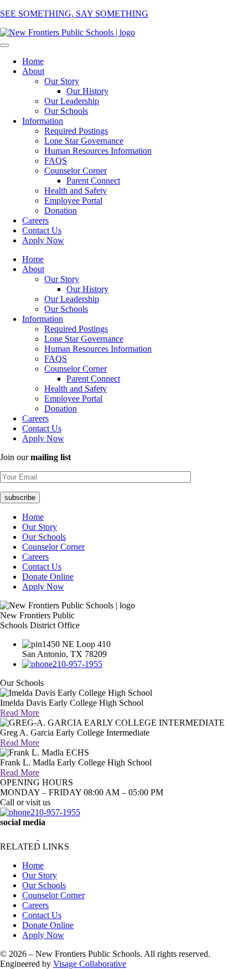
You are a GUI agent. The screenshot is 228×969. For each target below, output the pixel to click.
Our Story (61, 81)
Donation (60, 210)
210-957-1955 (77, 664)
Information (42, 121)
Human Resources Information (98, 150)
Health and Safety (75, 190)
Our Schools (66, 111)
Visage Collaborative (89, 963)
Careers (35, 220)
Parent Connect (93, 180)
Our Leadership (71, 101)
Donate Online (48, 576)
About (33, 71)
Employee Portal (73, 200)
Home (33, 61)
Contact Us (41, 230)
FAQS (55, 160)
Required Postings (76, 131)
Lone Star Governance (83, 140)
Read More (19, 712)
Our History (87, 91)
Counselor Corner (75, 170)
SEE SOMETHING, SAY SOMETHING (74, 13)
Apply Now (43, 240)
